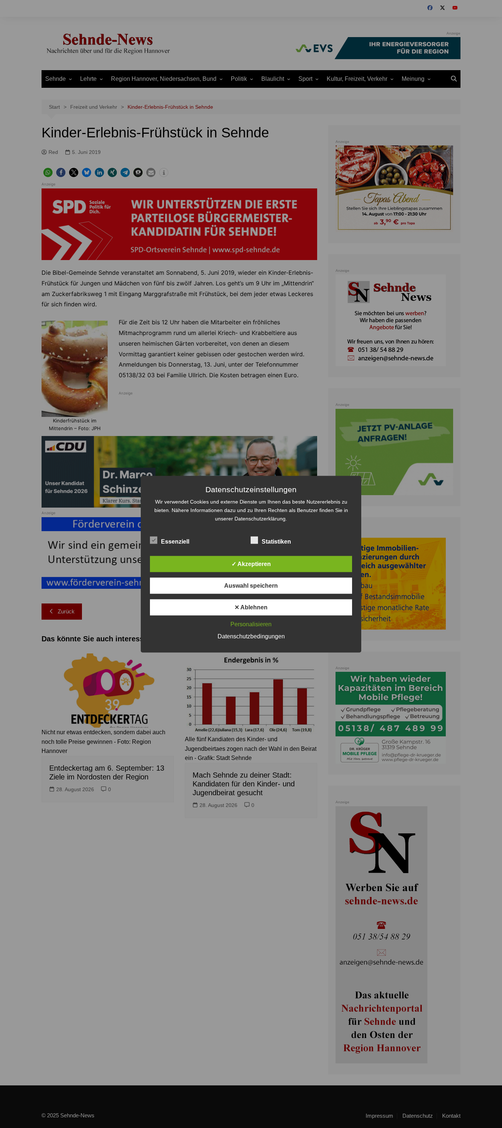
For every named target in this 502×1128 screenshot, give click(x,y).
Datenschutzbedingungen (251, 636)
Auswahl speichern (251, 585)
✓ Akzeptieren (251, 564)
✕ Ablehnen (251, 607)
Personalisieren (251, 624)
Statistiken (276, 541)
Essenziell (175, 541)
